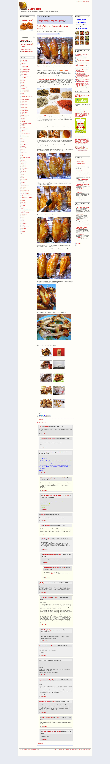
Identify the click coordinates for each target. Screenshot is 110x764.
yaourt (22, 233)
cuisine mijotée (24, 109)
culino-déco (23, 113)
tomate (22, 225)
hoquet (22, 141)
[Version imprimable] (58, 34)
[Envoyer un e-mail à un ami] (37, 416)
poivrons (23, 184)
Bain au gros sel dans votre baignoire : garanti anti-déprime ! (51, 20)
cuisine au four (24, 101)
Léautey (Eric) (24, 147)
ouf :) (40, 426)
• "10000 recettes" (80, 237)
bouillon (23, 80)
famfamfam (88, 749)
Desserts (23, 121)
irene (51, 583)
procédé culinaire (25, 190)
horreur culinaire (24, 143)
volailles (23, 231)
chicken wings (24, 87)
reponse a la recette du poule (46, 680)
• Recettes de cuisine (79, 109)
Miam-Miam (51, 439)
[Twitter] (42, 416)
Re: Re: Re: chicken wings (49, 555)
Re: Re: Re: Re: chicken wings (51, 567)
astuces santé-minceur (26, 76)
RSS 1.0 (23, 749)
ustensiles (23, 228)
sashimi (23, 205)
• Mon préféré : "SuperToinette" (82, 207)
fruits (22, 135)
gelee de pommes (43, 583)
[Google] (48, 416)
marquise (23, 150)
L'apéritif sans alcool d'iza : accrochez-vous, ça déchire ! (51, 21)
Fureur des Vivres (25, 136)
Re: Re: (44, 539)
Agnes (59, 555)
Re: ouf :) (43, 439)
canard (22, 83)
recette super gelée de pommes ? (47, 452)
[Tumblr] (50, 416)
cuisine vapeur (24, 112)
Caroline (40, 34)
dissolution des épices (44, 701)
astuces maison (24, 74)
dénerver (23, 118)
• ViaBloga (77, 94)
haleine (23, 139)
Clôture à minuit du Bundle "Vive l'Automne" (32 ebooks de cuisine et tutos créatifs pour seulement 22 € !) (83, 69)
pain (22, 173)
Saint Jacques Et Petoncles (27, 197)
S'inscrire (83, 1)
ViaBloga (60, 749)
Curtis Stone (23, 116)
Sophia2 (54, 701)
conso (22, 93)
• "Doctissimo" (79, 196)
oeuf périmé (23, 165)
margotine (60, 452)
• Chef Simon (79, 219)
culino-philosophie (25, 115)
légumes (23, 149)
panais (22, 174)
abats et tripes (24, 60)
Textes (38, 749)
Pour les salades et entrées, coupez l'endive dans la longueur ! (81, 58)
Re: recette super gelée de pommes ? (50, 478)
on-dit (22, 169)
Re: (42, 525)
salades (23, 199)
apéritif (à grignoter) (25, 68)
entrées (23, 127)
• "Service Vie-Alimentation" (82, 179)
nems (22, 154)
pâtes (22, 177)
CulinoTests (34, 8)
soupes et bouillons (25, 212)
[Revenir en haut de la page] (39, 433)
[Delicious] (44, 416)
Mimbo (67, 749)
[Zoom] (54, 113)
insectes (23, 146)
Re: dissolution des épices (47, 717)
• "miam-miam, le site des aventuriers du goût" (81, 228)
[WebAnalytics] (76, 245)
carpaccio (23, 85)
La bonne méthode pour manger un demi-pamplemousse (82, 87)
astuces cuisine (24, 72)
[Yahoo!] (46, 416)
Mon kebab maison (80, 71)
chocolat (23, 88)
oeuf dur (23, 160)
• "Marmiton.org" (79, 214)
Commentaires (33, 749)
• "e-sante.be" (79, 192)
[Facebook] (40, 416)
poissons (23, 182)
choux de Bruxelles (25, 90)
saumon (23, 208)
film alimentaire (24, 128)
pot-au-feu (23, 187)
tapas (22, 217)
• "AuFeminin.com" (80, 234)
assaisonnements (25, 71)
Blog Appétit (23, 77)
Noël (22, 155)
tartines (22, 220)
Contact (87, 1)
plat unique (23, 180)
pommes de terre (24, 185)
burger (22, 82)
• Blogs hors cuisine (80, 163)
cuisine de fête (24, 104)
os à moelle (23, 171)
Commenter (40, 419)
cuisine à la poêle (25, 99)
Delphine (46, 426)
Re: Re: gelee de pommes (48, 630)
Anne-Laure (23, 63)
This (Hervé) (23, 223)
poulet (22, 188)
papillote (23, 176)
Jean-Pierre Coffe (25, 91)
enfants (22, 125)
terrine (22, 222)
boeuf (22, 79)
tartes (22, 218)
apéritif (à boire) (24, 66)
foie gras (23, 130)
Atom (29, 749)
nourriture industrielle (25, 157)
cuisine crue (23, 102)
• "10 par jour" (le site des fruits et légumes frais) (82, 185)
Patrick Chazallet (52, 573)
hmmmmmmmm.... (44, 646)
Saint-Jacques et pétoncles (26, 96)
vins (22, 229)
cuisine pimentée (24, 110)
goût (22, 138)
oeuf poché (23, 166)
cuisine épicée (24, 107)
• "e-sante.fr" (79, 170)
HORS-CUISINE (24, 144)
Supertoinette (24, 214)
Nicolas (43, 514)
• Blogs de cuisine (80, 161)
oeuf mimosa (24, 161)
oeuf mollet (23, 163)
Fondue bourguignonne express (82, 63)
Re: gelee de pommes (46, 597)
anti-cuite (23, 64)
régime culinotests (25, 193)
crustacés (23, 98)
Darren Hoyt (72, 749)
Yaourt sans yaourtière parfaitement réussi (80, 74)
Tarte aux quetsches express (82, 81)
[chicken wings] (55, 63)
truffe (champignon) (25, 226)
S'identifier (78, 1)
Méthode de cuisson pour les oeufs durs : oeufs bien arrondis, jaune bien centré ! (82, 84)
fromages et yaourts (25, 133)
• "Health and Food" (80, 188)
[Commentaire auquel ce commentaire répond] (40, 439)
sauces (22, 207)
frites (22, 132)
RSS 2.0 (26, 749)
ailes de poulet (24, 61)
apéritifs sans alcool (25, 69)
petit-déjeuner (24, 179)
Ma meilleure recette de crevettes (83, 60)
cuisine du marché (25, 105)
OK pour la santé (24, 168)
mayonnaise (23, 152)
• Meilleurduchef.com (80, 137)
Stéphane (80, 749)
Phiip (52, 646)
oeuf (22, 158)
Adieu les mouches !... (80, 65)
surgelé (23, 215)
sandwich (23, 202)
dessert (22, 120)
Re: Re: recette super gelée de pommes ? (52, 495)
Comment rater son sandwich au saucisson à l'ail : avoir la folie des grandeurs (82, 76)
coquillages (23, 94)
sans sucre (23, 203)
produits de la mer (25, 191)
